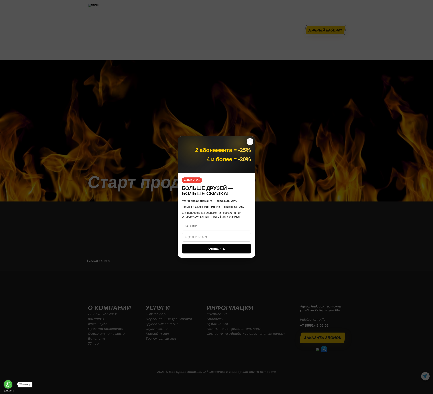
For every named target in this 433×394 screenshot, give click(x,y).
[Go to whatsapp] (8, 384)
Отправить (216, 248)
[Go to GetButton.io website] (8, 391)
